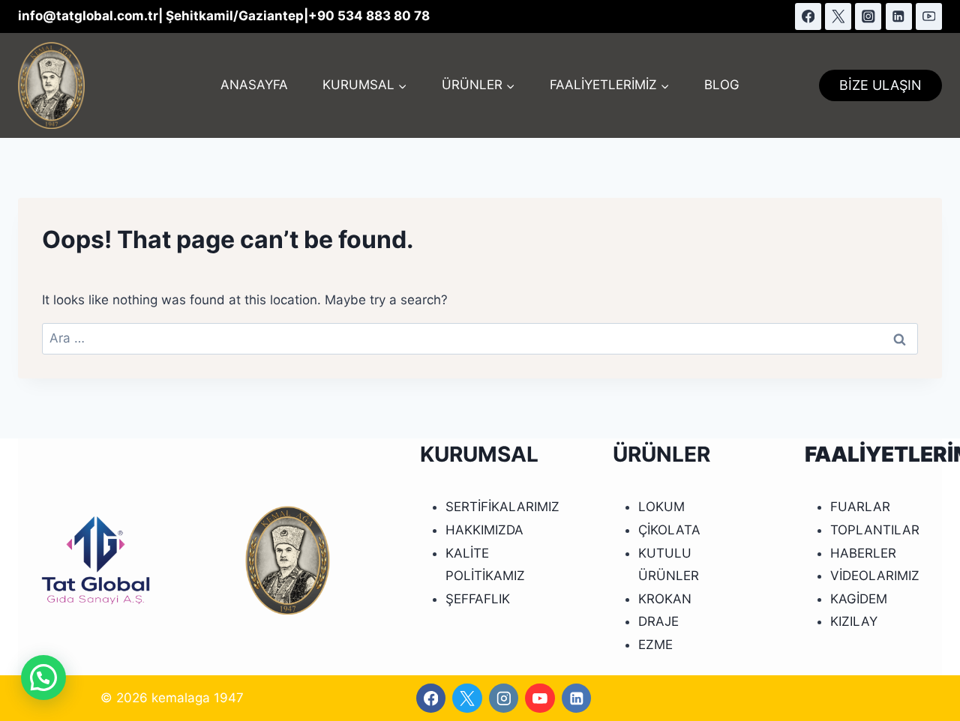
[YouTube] (929, 16)
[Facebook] (808, 16)
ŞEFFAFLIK (478, 598)
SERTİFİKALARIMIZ (503, 506)
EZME (655, 644)
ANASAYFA (254, 84)
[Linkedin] (899, 16)
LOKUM (661, 506)
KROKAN (665, 598)
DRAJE (658, 621)
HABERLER (863, 553)
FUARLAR (860, 506)
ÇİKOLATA (669, 529)
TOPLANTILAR (875, 529)
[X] (838, 16)
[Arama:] (480, 338)
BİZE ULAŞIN (880, 85)
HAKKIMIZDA (485, 529)
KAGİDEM (858, 598)
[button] (43, 677)
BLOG (722, 84)
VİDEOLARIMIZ (875, 575)
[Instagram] (868, 16)
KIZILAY (854, 621)
